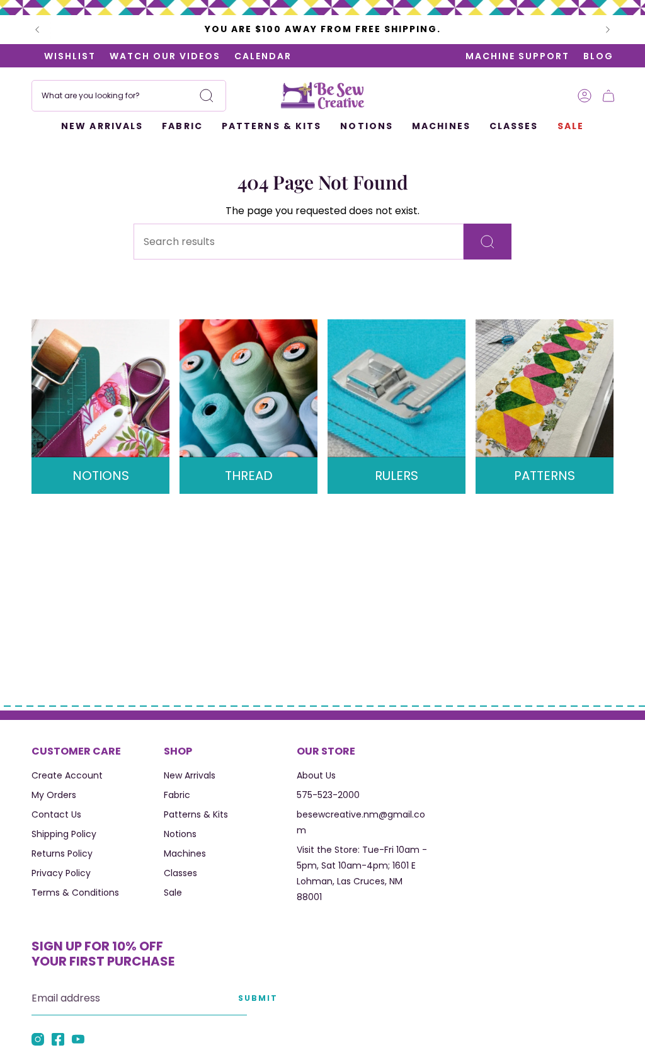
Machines (185, 853)
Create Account (67, 775)
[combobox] (128, 96)
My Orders (53, 795)
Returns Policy (62, 853)
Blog (598, 56)
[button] (182, 127)
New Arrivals (189, 775)
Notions (180, 834)
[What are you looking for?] (487, 242)
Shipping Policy (63, 834)
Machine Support (517, 56)
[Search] (206, 95)
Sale (173, 892)
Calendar (245, 56)
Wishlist (52, 56)
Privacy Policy (61, 873)
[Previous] (37, 29)
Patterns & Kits (196, 814)
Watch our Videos (147, 56)
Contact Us (56, 814)
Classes (180, 873)
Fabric (177, 795)
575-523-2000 (328, 795)
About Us (316, 775)
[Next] (608, 29)
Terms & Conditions (75, 892)
